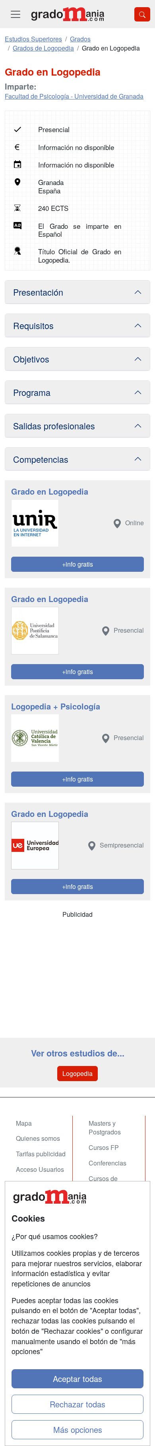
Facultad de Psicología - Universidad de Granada (74, 96)
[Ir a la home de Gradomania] (67, 14)
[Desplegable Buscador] (142, 14)
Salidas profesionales (54, 425)
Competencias (40, 459)
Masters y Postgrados (105, 1128)
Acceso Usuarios (40, 1169)
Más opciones (77, 1429)
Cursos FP (104, 1147)
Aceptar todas (77, 1378)
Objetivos (31, 359)
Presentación (38, 292)
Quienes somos (38, 1138)
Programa (31, 392)
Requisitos (33, 325)
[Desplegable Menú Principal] (15, 14)
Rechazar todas (77, 1404)
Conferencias (107, 1162)
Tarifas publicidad (41, 1153)
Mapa (24, 1123)
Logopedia (77, 1073)
